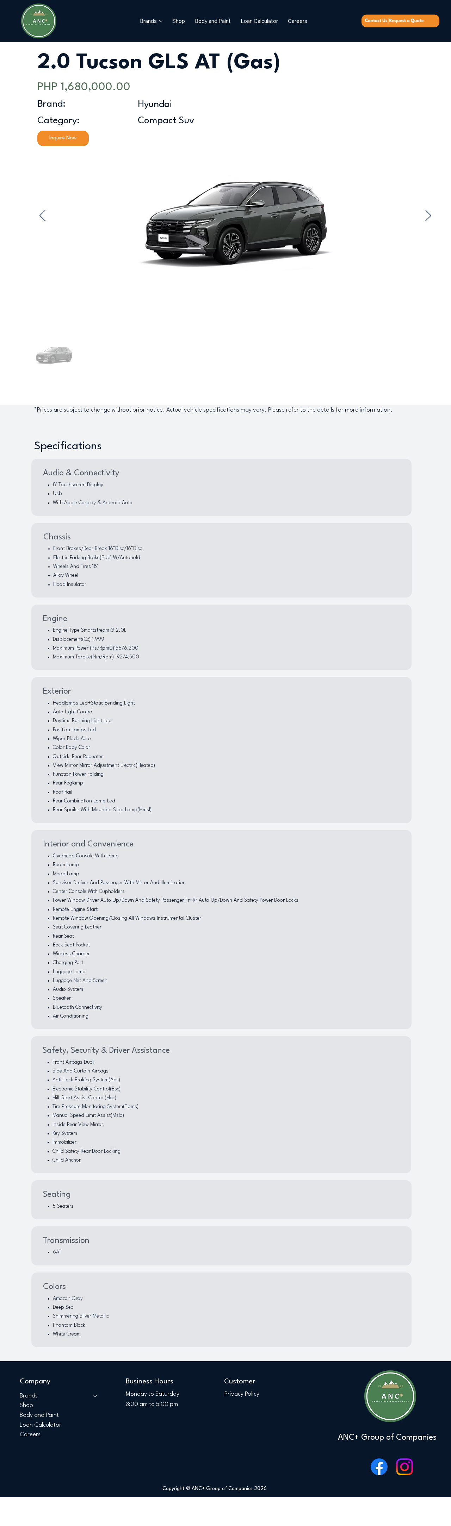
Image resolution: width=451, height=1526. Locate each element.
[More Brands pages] (160, 21)
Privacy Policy (241, 1394)
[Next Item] (428, 216)
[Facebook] (379, 1467)
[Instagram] (404, 1467)
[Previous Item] (42, 216)
